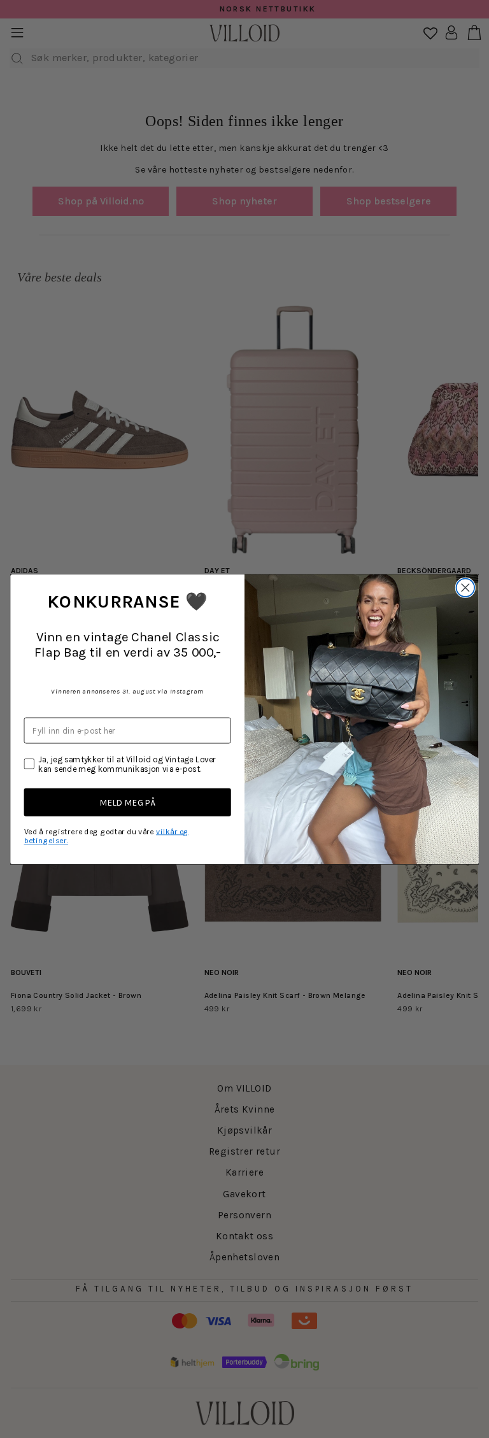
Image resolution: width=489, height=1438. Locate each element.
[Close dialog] (466, 587)
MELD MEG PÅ (127, 802)
